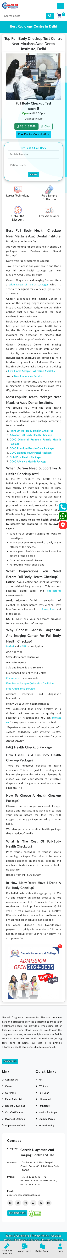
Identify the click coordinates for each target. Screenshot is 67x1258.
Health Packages (48, 1112)
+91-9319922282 (30, 1184)
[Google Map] (63, 526)
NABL (23, 646)
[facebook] (10, 1203)
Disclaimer (20, 1240)
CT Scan (43, 1086)
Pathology (44, 1106)
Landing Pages (47, 1119)
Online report (14, 678)
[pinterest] (41, 1203)
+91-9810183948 (30, 1177)
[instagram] (26, 1203)
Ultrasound (45, 1099)
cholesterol (54, 591)
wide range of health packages (28, 284)
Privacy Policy (40, 1235)
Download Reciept (52, 1240)
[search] (50, 16)
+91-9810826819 (46, 1180)
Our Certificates (14, 1112)
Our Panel (10, 1093)
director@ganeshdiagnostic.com (24, 1195)
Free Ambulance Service (28, 376)
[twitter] (18, 1203)
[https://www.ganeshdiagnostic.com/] (14, 6)
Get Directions (17, 1213)
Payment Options (15, 1119)
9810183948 (27, 126)
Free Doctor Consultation (33, 134)
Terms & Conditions (18, 1235)
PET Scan (44, 1093)
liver (53, 609)
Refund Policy (46, 1125)
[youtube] (33, 1203)
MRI (41, 1080)
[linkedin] (49, 1203)
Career (9, 1086)
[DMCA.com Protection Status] (34, 1213)
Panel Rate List (13, 1099)
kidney (44, 609)
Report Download (15, 1106)
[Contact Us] (63, 508)
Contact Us (10, 1061)
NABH (10, 646)
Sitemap (34, 1240)
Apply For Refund (15, 1125)
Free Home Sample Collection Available (30, 683)
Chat (46, 126)
